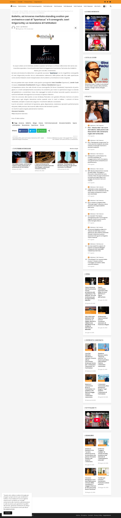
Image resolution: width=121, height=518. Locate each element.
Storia (21, 11)
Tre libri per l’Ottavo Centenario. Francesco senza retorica (103, 481)
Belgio (35, 123)
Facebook (24, 131)
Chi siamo (13, 2)
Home (14, 6)
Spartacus (53, 73)
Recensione (25, 125)
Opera (75, 123)
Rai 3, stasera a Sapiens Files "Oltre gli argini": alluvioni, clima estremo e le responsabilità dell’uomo (98, 205)
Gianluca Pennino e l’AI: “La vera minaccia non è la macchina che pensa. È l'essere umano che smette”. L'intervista (90, 455)
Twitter (33, 131)
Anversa (21, 123)
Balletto (28, 123)
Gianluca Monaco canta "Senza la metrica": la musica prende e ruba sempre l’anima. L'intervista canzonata (103, 360)
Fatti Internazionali (51, 123)
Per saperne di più (9, 509)
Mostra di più (74, 148)
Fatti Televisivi (88, 6)
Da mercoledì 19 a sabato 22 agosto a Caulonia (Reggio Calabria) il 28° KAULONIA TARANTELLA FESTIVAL (96, 248)
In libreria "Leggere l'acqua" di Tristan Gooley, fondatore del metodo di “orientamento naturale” (103, 454)
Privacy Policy (28, 2)
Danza (41, 123)
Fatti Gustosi (58, 6)
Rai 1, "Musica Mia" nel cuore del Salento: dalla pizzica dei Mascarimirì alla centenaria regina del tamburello (98, 131)
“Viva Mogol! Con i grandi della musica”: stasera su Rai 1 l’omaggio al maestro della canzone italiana (97, 262)
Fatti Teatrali (78, 6)
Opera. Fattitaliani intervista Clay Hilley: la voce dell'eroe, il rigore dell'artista (103, 292)
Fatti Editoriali (47, 6)
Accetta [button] (7, 513)
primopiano (16, 125)
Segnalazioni (38, 2)
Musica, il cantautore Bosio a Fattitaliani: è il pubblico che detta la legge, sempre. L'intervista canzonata (90, 390)
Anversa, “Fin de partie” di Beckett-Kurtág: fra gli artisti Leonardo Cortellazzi (67, 165)
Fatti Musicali (68, 6)
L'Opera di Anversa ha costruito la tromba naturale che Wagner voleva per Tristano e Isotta (44, 166)
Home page (15, 11)
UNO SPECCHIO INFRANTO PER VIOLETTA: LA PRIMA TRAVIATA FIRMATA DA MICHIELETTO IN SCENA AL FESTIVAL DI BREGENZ (90, 323)
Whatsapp (43, 131)
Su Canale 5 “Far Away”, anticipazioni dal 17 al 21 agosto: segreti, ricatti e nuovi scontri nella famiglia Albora (98, 218)
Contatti (20, 2)
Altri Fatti (97, 6)
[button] (110, 6)
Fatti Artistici (22, 6)
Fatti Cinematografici (35, 6)
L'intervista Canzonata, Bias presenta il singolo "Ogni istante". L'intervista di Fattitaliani (103, 389)
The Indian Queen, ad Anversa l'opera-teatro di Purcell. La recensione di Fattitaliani (21, 165)
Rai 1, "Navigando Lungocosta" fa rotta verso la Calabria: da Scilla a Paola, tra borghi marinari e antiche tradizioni (98, 145)
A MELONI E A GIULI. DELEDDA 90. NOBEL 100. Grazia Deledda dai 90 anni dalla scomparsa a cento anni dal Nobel (98, 191)
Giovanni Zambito (65, 123)
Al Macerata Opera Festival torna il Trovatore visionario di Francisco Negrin (103, 320)
